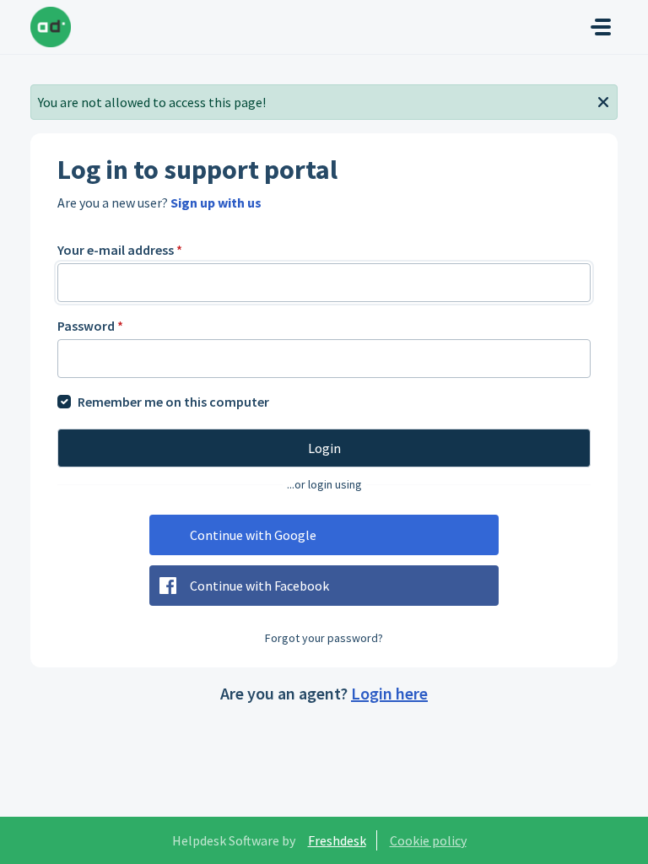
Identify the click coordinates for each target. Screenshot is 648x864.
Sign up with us (216, 202)
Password (90, 325)
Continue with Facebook (259, 585)
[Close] (603, 100)
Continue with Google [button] (253, 534)
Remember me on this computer (173, 401)
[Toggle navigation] (601, 27)
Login (324, 448)
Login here (389, 693)
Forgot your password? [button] (324, 637)
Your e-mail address (119, 249)
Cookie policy (428, 840)
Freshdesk (337, 840)
